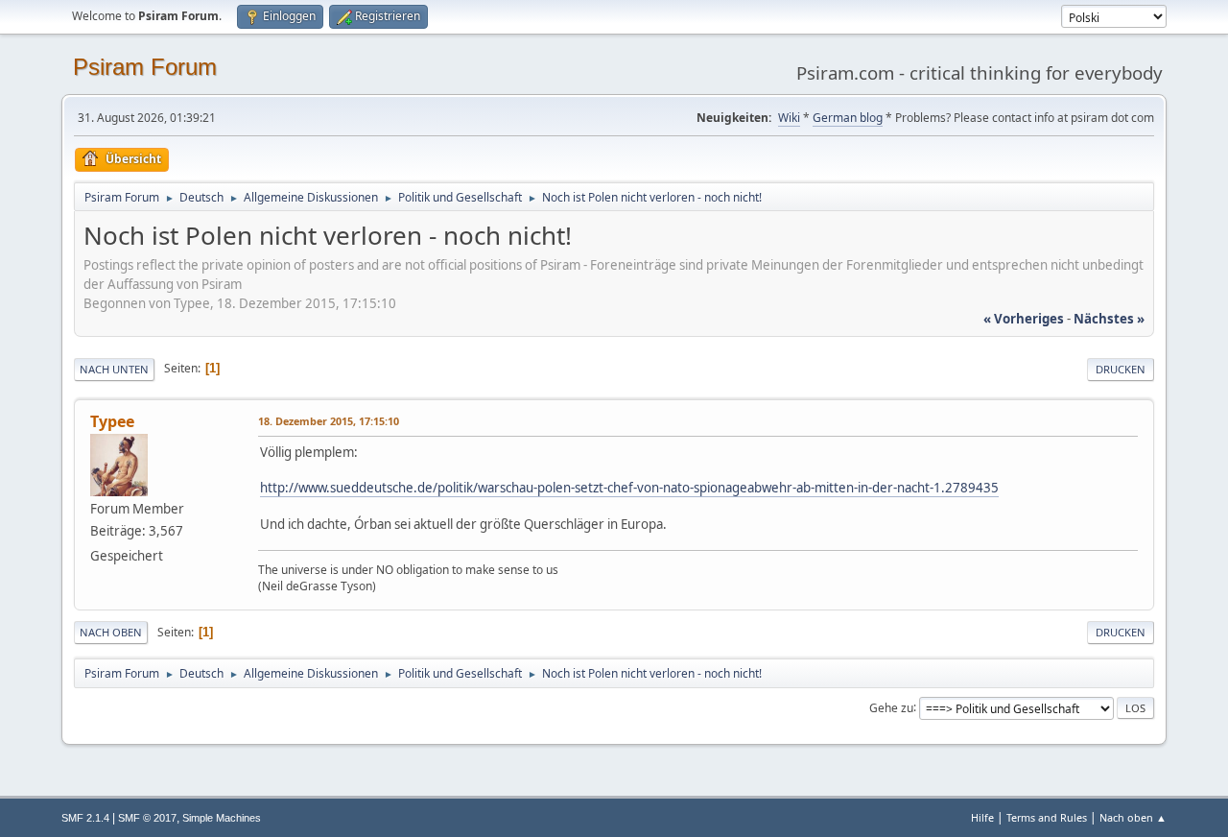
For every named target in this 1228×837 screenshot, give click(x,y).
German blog (848, 117)
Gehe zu (891, 707)
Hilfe (982, 817)
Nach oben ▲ (1133, 817)
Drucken (1120, 369)
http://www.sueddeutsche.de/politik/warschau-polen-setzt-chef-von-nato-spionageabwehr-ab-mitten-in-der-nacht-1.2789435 (629, 487)
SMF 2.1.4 (85, 818)
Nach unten (114, 369)
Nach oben (111, 632)
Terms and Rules (1046, 817)
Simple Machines (221, 818)
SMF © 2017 (147, 818)
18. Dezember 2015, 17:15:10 (328, 421)
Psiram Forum (145, 67)
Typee (112, 421)
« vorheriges (1023, 318)
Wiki (789, 117)
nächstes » (1109, 318)
